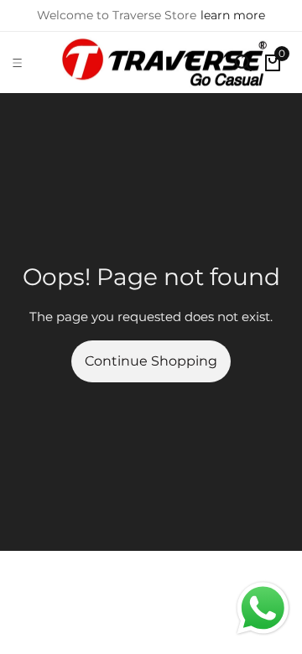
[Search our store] (243, 63)
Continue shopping (151, 361)
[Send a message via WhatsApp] (263, 608)
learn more (232, 15)
